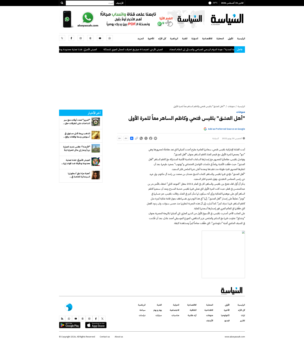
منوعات (240, 112)
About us (119, 336)
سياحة (142, 310)
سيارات (158, 315)
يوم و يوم (157, 310)
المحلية (220, 38)
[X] (62, 38)
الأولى (230, 38)
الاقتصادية (207, 38)
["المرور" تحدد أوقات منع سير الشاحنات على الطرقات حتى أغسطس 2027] (96, 122)
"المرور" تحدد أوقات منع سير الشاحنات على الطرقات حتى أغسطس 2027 (77, 121)
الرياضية (174, 38)
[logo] (227, 19)
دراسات (142, 315)
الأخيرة (151, 38)
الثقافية (193, 310)
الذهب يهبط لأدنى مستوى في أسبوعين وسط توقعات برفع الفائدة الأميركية (77, 135)
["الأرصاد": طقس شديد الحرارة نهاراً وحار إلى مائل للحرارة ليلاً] (96, 148)
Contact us (105, 336)
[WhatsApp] (110, 38)
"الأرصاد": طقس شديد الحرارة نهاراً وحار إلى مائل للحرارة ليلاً (76, 148)
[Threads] (90, 38)
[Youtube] (100, 38)
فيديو (227, 320)
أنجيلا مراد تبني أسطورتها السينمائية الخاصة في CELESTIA (79, 175)
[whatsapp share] (141, 138)
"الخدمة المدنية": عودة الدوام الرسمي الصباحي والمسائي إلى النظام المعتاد (215, 49)
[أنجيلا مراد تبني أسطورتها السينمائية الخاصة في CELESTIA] (96, 175)
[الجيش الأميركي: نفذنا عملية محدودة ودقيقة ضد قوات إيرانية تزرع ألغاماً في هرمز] (96, 161)
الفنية (184, 38)
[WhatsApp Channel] (132, 19)
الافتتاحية (208, 310)
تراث (243, 315)
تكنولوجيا (225, 315)
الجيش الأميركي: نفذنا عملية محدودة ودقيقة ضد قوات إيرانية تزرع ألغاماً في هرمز (70, 49)
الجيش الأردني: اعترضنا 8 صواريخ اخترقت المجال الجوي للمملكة (143, 49)
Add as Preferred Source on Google (226, 129)
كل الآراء (162, 38)
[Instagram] (81, 38)
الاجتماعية (174, 310)
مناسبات (175, 315)
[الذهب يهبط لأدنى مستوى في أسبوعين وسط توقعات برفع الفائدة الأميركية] (96, 135)
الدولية (194, 38)
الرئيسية (241, 38)
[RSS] (62, 318)
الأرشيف (120, 3)
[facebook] (71, 38)
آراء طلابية (192, 315)
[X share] (146, 138)
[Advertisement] (152, 81)
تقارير (242, 320)
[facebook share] (150, 138)
